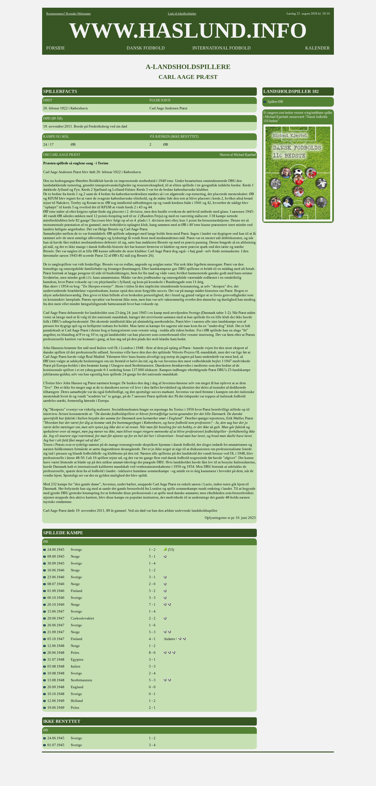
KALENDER (317, 48)
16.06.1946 (55, 570)
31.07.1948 (55, 659)
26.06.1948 (55, 653)
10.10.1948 (55, 694)
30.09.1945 (55, 563)
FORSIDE (55, 48)
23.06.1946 (55, 577)
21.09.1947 (55, 632)
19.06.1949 (55, 707)
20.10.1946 (55, 604)
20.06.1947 (55, 618)
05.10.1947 (55, 639)
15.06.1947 (55, 611)
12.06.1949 (55, 701)
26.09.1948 (55, 687)
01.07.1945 (55, 745)
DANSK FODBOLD (146, 48)
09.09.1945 (55, 556)
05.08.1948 (55, 666)
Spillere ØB (274, 102)
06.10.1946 (55, 598)
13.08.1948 (55, 680)
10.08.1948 (55, 673)
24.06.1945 (55, 549)
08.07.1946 (55, 584)
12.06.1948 (55, 646)
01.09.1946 (55, 591)
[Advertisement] (188, 767)
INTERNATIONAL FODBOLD (221, 48)
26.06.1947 (55, 625)
